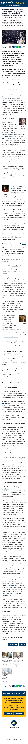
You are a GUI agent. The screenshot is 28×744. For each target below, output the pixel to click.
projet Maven (5, 489)
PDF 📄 (23, 644)
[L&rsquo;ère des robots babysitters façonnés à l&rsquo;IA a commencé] (7, 655)
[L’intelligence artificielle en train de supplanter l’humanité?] (7, 671)
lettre (14, 490)
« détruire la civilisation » (11, 337)
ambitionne (5, 355)
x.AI (18, 341)
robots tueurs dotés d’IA (9, 593)
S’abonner (9, 713)
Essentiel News (5, 28)
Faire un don (18, 713)
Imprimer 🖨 (13, 644)
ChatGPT (4, 134)
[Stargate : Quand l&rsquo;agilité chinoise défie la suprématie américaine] (18, 655)
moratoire (15, 266)
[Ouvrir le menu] (26, 3)
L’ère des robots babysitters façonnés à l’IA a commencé (7, 660)
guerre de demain (14, 585)
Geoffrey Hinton (6, 97)
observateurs (16, 534)
